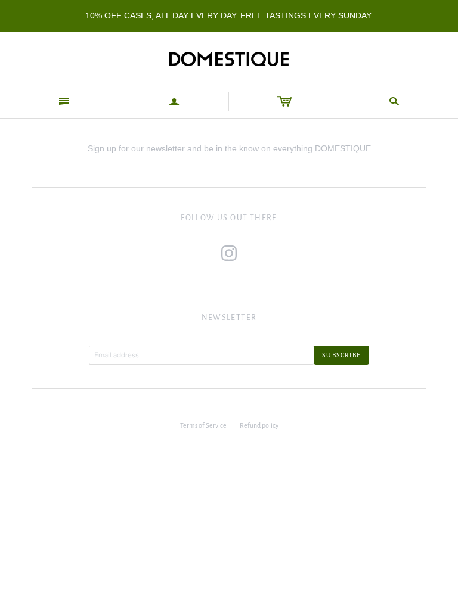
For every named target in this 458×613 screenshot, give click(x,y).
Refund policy (259, 425)
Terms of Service (203, 425)
